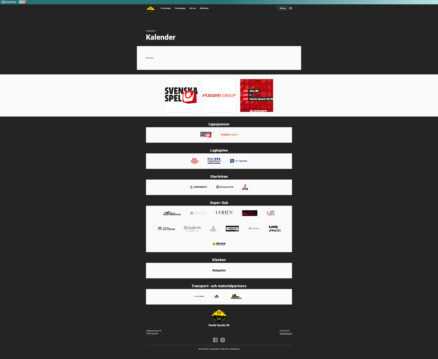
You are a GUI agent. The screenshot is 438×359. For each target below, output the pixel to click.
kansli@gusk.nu (286, 333)
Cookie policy (224, 349)
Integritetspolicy (234, 349)
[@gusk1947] (222, 340)
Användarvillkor (214, 349)
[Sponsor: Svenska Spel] (22, 3)
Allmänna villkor (204, 349)
